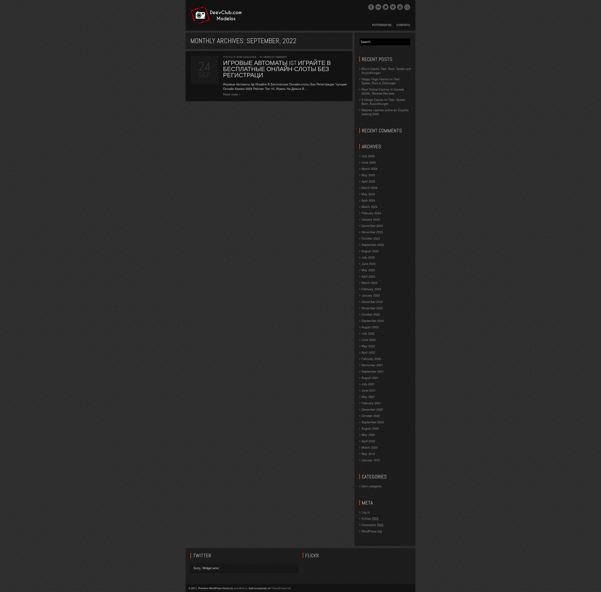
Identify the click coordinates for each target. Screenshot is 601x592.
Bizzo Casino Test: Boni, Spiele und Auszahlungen (386, 70)
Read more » (231, 94)
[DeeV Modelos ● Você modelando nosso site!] (216, 15)
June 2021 (369, 390)
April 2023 (368, 276)
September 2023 (373, 244)
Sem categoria (246, 57)
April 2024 (368, 200)
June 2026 (369, 162)
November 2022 (372, 308)
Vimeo (393, 7)
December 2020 (372, 409)
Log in (366, 512)
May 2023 (368, 270)
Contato (403, 25)
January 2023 (371, 295)
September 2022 (373, 320)
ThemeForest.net (281, 588)
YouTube (400, 7)
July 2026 (368, 156)
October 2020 (371, 415)
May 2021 (368, 396)
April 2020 (368, 441)
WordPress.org (372, 531)
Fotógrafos (382, 25)
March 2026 (370, 168)
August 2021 (370, 377)
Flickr (378, 7)
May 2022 (368, 346)
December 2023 (372, 225)
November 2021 (372, 365)
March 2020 (370, 447)
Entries (370, 518)
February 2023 (371, 289)
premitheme (240, 588)
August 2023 (370, 251)
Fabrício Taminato (275, 57)
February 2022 (371, 358)
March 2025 (370, 187)
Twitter (385, 7)
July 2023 (368, 257)
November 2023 (372, 232)
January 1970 (371, 460)
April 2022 (368, 352)
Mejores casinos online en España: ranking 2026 (385, 112)
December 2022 (372, 301)
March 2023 (370, 282)
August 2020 (370, 428)
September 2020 (373, 422)
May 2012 (368, 453)
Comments (373, 525)
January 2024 (371, 219)
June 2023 (369, 263)
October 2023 (371, 238)
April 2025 (368, 181)
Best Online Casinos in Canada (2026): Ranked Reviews (383, 91)
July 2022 (368, 333)
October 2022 (371, 314)
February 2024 (371, 213)
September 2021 (373, 371)
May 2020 (368, 434)
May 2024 (368, 194)
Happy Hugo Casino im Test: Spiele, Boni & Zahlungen (381, 81)
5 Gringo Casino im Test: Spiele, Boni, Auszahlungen (384, 101)
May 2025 (368, 175)
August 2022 (370, 327)
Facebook (371, 7)
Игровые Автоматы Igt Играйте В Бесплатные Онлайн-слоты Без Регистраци (277, 69)
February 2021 (371, 403)
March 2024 (370, 206)
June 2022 (369, 339)
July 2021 (368, 384)
